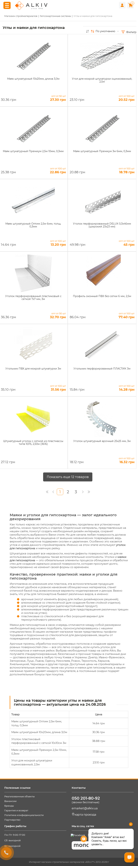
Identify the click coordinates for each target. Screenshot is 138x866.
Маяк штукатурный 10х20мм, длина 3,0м (39, 732)
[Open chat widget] (129, 857)
